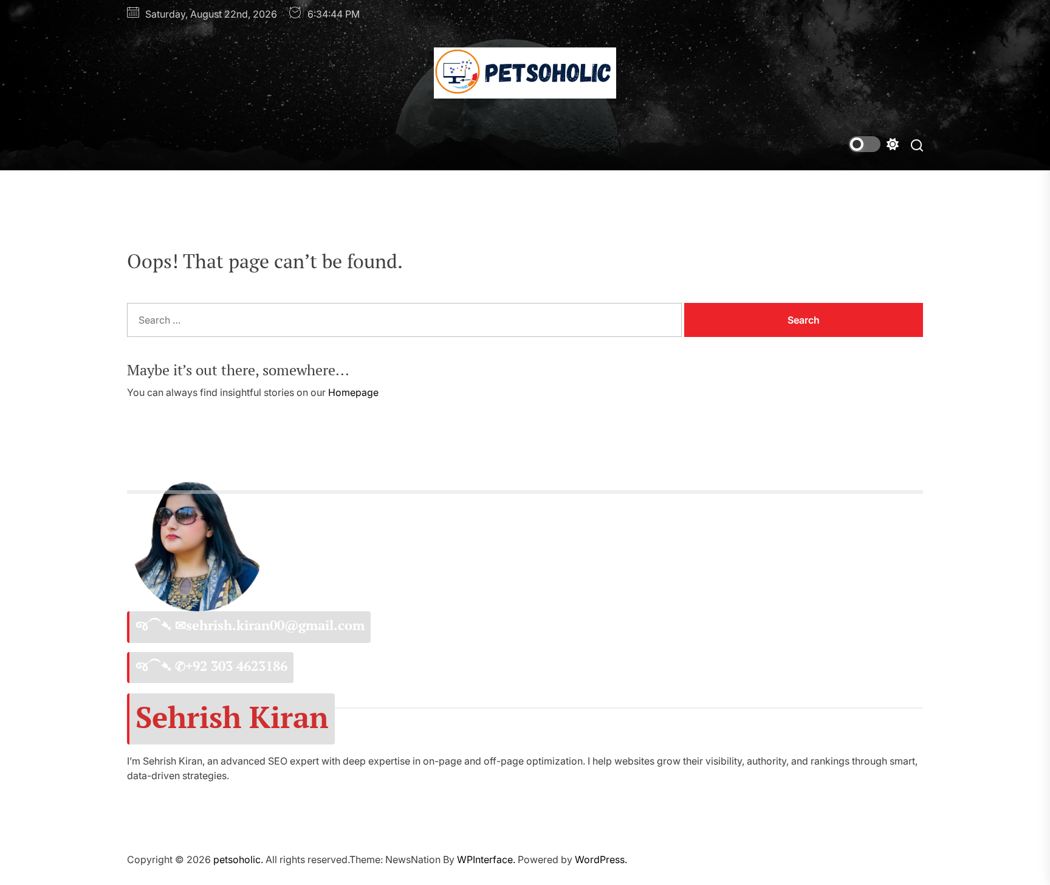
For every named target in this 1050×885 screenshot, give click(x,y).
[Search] (917, 144)
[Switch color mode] (874, 144)
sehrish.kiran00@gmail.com (275, 625)
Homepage (353, 392)
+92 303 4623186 (236, 666)
